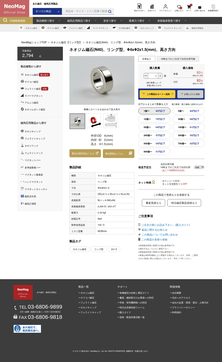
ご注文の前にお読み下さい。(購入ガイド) (165, 225)
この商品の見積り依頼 (154, 239)
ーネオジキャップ (87, 307)
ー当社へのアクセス (180, 297)
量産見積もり (153, 203)
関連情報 (175, 286)
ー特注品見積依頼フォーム (131, 307)
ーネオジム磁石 (86, 292)
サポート (122, 286)
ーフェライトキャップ (89, 312)
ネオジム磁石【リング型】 (66, 42)
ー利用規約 (175, 312)
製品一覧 (83, 286)
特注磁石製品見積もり (184, 203)
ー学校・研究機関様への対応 (132, 302)
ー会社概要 (175, 292)
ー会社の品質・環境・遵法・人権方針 (189, 302)
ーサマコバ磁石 (86, 297)
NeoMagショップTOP (34, 42)
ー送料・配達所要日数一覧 (131, 317)
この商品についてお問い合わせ (160, 234)
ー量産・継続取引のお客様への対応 (135, 297)
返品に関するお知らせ (155, 230)
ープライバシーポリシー (182, 307)
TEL (40, 307)
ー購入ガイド (124, 312)
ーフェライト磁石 (87, 302)
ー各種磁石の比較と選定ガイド (133, 292)
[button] (85, 153)
